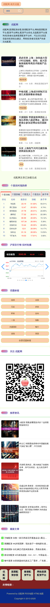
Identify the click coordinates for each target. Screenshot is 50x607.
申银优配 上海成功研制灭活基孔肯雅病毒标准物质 (33, 93)
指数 (37, 320)
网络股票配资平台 (41, 573)
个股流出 (36, 194)
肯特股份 (13, 211)
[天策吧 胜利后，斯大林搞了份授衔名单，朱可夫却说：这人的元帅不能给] (10, 471)
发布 (37, 313)
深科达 (13, 232)
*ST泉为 (13, 235)
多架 (37, 306)
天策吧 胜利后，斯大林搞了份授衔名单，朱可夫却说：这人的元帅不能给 (34, 467)
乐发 (21, 164)
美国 (37, 333)
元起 (13, 306)
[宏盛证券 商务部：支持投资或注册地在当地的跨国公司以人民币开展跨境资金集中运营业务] (10, 492)
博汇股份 (13, 207)
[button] (3, 267)
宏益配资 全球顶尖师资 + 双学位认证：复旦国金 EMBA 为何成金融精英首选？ (33, 509)
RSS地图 (29, 593)
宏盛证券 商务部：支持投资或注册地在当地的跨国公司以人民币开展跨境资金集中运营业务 (34, 488)
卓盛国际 (13, 326)
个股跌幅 (16, 194)
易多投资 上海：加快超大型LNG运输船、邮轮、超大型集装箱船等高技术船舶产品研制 (33, 62)
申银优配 (23, 108)
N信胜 (13, 203)
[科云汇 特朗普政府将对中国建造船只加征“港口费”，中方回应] (10, 450)
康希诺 (13, 214)
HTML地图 (38, 593)
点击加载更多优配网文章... (25, 177)
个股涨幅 (6, 194)
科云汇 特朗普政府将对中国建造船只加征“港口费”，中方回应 (34, 444)
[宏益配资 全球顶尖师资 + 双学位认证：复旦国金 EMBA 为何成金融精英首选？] (10, 513)
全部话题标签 (25, 340)
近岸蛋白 (13, 218)
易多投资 (23, 79)
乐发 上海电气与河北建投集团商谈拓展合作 (33, 149)
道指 (13, 333)
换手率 (45, 194)
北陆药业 (13, 225)
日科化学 (13, 228)
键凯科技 (13, 221)
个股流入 (26, 194)
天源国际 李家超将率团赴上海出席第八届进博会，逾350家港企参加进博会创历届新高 (33, 121)
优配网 (4, 575)
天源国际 (23, 139)
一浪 (13, 320)
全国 (37, 300)
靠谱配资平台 (27, 573)
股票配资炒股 (14, 573)
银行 (37, 326)
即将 (13, 313)
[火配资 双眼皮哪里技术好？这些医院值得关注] (10, 428)
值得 (13, 300)
